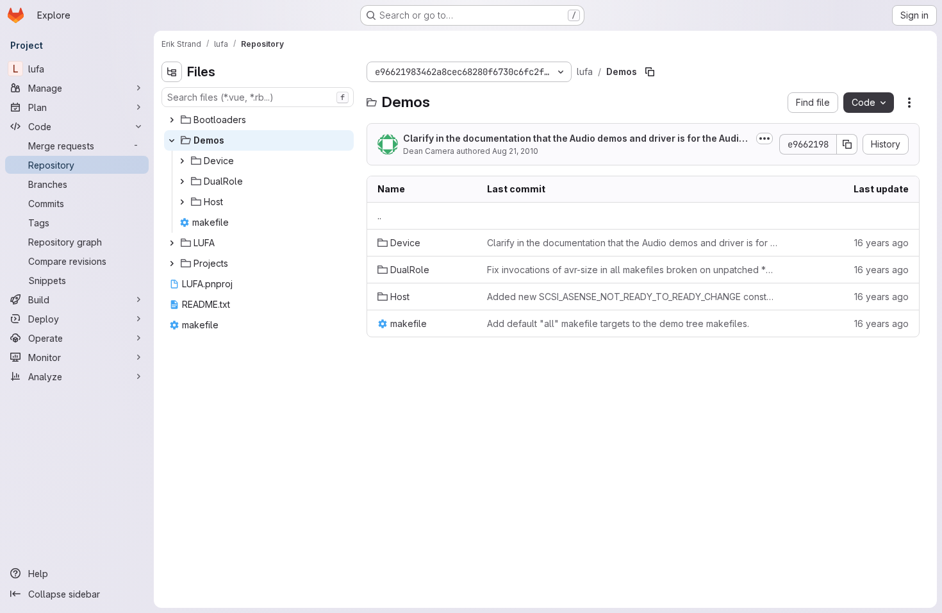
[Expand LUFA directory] (171, 243)
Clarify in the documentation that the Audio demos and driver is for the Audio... (571, 139)
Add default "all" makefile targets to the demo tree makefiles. (618, 323)
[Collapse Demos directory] (171, 140)
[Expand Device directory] (182, 161)
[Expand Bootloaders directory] (171, 120)
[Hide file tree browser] (171, 72)
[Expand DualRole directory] (182, 181)
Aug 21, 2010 (515, 151)
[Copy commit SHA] (847, 144)
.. (379, 215)
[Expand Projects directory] (171, 263)
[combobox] (257, 97)
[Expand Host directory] (182, 202)
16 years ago (881, 242)
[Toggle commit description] (764, 138)
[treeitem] (259, 120)
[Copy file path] (650, 72)
